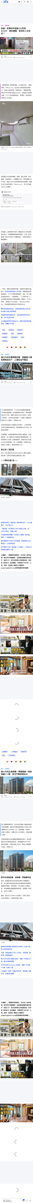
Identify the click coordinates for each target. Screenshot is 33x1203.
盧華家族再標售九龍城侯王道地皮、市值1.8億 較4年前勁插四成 (16, 948)
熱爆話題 (7, 25)
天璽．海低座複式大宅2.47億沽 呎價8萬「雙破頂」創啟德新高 (16, 954)
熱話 (2, 25)
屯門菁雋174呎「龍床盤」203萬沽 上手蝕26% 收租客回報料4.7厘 (16, 548)
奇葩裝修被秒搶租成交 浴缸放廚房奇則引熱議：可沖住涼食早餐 (15, 316)
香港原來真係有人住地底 (13, 291)
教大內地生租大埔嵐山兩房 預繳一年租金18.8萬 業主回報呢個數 (16, 960)
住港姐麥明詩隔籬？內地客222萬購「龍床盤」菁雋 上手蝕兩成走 (16, 536)
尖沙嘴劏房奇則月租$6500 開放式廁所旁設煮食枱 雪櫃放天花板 (16, 322)
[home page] (6, 2)
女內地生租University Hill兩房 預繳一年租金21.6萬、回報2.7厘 (15, 966)
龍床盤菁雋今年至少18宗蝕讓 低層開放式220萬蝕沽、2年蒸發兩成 (16, 542)
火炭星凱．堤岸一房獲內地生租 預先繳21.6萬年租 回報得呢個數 (16, 972)
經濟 (2, 354)
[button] (30, 57)
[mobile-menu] (2, 2)
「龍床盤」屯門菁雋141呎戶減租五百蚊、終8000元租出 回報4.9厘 (15, 530)
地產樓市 (7, 354)
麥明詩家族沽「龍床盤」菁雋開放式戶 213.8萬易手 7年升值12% (16, 524)
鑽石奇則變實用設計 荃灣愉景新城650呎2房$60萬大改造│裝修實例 (15, 310)
